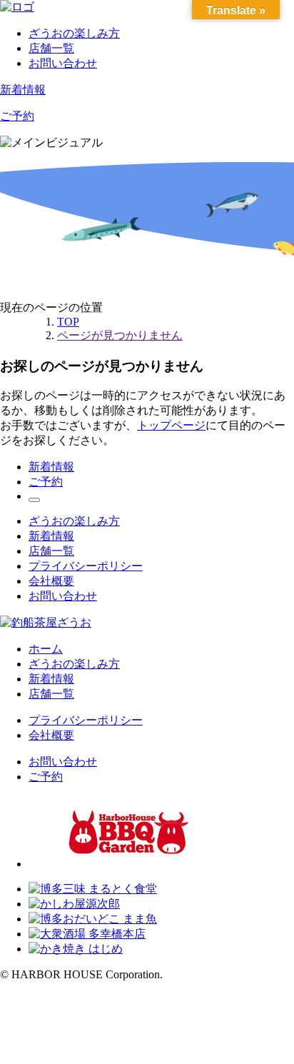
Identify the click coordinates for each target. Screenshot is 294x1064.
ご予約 (17, 116)
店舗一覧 (51, 48)
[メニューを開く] (34, 500)
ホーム (46, 649)
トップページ (171, 425)
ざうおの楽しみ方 (74, 33)
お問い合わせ (63, 63)
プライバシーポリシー (86, 566)
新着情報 (23, 90)
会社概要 (51, 581)
